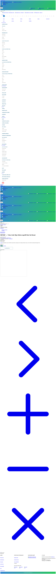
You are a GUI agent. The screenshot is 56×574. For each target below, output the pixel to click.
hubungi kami (16, 557)
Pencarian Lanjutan (3, 224)
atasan (3, 50)
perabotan (4, 114)
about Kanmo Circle (11, 12)
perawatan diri (4, 155)
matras (3, 116)
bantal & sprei (4, 110)
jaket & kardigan (4, 56)
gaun (2, 53)
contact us (41, 12)
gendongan (4, 99)
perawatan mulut (4, 154)
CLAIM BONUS (7, 248)
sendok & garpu (4, 131)
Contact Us (54, 193)
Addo (4, 18)
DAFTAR (44, 193)
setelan (3, 66)
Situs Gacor (2, 557)
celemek (3, 124)
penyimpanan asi (4, 140)
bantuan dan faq (16, 559)
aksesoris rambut (4, 30)
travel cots (4, 101)
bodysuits (3, 38)
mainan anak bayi (5, 178)
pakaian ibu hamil (5, 71)
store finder (31, 12)
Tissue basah (3, 161)
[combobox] (4, 223)
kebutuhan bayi (4, 32)
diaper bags (4, 103)
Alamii (30, 18)
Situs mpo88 (2, 566)
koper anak (4, 92)
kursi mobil (4, 94)
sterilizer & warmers (5, 120)
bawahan (3, 76)
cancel (1, 225)
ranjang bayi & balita (5, 112)
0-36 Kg (3, 97)
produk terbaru (4, 24)
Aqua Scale (47, 18)
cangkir (3, 128)
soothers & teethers (5, 122)
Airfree (21, 18)
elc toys (3, 181)
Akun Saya (1, 184)
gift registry (20, 2)
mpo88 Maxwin (2, 570)
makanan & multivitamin (6, 135)
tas (2, 27)
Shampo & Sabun (4, 151)
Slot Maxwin (2, 559)
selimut (3, 108)
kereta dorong (4, 87)
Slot (0, 568)
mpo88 (1, 242)
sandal (3, 45)
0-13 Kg (3, 96)
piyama (3, 37)
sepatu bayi (3, 42)
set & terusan (3, 35)
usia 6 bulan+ (3, 90)
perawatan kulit (4, 148)
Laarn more (10, 238)
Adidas (13, 18)
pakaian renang (4, 60)
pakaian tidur (3, 34)
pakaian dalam (4, 69)
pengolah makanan (5, 133)
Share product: (2, 249)
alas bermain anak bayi (6, 176)
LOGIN (35, 193)
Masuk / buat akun (4, 229)
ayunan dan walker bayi (6, 174)
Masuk (1, 185)
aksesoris (3, 105)
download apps (9, 2)
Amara (38, 18)
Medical (3, 164)
